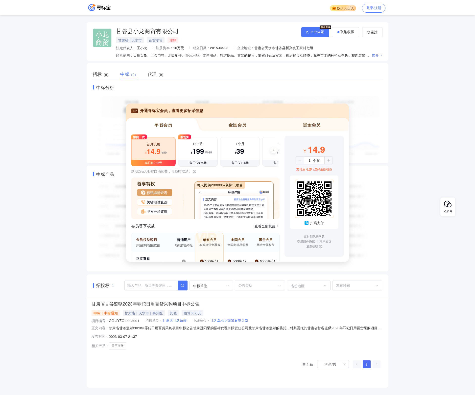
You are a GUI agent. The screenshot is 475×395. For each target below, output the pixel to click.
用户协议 (325, 241)
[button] (300, 160)
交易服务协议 (306, 241)
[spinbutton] (309, 160)
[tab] (104, 74)
